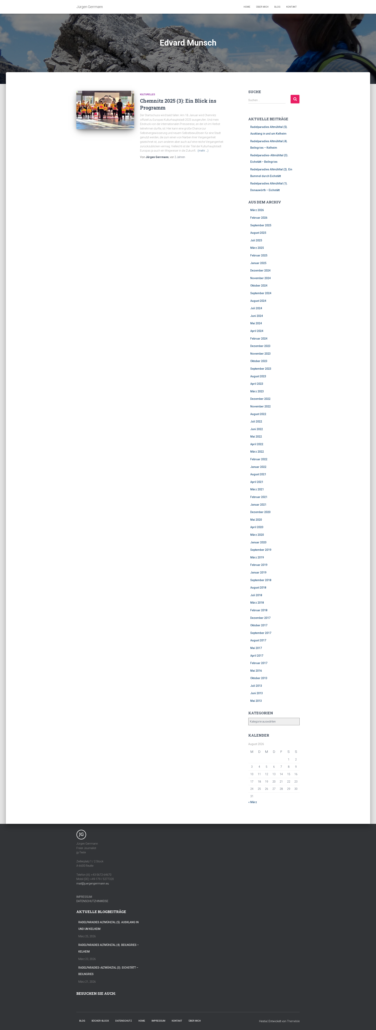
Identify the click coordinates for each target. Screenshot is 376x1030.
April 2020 (256, 527)
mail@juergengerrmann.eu (92, 883)
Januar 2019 (258, 572)
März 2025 (257, 247)
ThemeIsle (293, 1021)
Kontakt (291, 6)
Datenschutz (123, 1020)
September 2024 (260, 293)
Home (247, 6)
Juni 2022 (256, 429)
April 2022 (256, 444)
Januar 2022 (258, 466)
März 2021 (257, 489)
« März (252, 802)
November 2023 (260, 353)
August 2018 (258, 587)
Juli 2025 (256, 240)
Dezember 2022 (260, 398)
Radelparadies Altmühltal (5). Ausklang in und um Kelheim (108, 925)
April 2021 (256, 482)
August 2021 (258, 474)
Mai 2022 (256, 436)
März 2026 (257, 210)
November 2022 (260, 406)
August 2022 (258, 414)
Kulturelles (147, 94)
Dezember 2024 (260, 270)
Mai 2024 (256, 323)
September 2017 (260, 633)
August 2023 (258, 376)
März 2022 (257, 451)
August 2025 (258, 232)
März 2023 (257, 391)
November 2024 (260, 278)
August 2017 (258, 640)
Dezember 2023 (260, 346)
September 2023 (260, 368)
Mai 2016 (256, 670)
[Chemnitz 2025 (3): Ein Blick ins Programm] (105, 110)
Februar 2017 (258, 663)
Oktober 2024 (258, 285)
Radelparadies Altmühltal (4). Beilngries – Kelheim (108, 948)
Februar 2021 (258, 497)
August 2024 (258, 300)
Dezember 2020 (260, 512)
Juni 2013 (256, 693)
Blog (277, 6)
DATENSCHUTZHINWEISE (92, 901)
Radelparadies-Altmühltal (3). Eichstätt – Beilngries (108, 971)
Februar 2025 (258, 255)
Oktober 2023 (258, 361)
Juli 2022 (256, 421)
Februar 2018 (258, 610)
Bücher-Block (100, 1020)
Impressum (158, 1020)
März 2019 (257, 557)
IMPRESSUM (84, 896)
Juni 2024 (256, 315)
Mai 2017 (256, 648)
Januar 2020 (258, 542)
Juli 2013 (256, 685)
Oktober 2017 (258, 625)
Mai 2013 (256, 700)
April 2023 (256, 383)
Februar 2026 (258, 217)
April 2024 (256, 331)
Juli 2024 (256, 308)
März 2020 (257, 534)
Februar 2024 (258, 338)
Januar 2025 (258, 263)
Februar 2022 (258, 459)
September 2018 (260, 580)
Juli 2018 (256, 595)
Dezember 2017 (260, 617)
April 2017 (256, 655)
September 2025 (260, 225)
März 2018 (257, 602)
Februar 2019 (258, 564)
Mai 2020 (256, 519)
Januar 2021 (258, 504)
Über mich (262, 6)
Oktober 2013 (258, 678)
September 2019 (260, 549)
